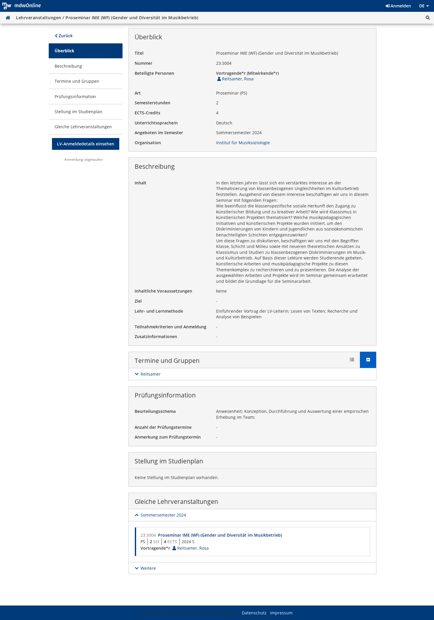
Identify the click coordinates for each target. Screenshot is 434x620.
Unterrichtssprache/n (156, 123)
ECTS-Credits (147, 113)
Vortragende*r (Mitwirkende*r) (247, 73)
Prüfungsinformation (165, 395)
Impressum (281, 613)
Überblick (148, 37)
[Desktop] (8, 18)
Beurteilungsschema (155, 411)
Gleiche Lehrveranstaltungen (176, 501)
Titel (139, 53)
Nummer (143, 63)
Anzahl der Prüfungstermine (163, 427)
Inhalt (140, 183)
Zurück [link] (65, 35)
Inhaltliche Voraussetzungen (163, 291)
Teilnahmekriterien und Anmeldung (170, 327)
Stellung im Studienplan (169, 461)
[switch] (148, 374)
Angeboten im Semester (159, 132)
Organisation (148, 142)
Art (138, 93)
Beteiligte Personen (154, 73)
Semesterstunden (152, 103)
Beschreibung (155, 166)
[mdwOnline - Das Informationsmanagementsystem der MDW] (21, 6)
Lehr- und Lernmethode (159, 311)
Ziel (138, 301)
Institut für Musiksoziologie (243, 142)
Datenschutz (254, 613)
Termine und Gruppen (167, 360)
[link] (86, 51)
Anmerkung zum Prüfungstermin (168, 437)
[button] (428, 18)
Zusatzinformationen (156, 336)
